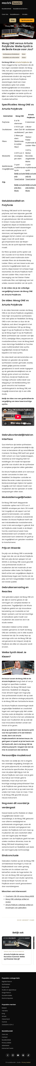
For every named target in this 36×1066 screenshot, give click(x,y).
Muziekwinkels (6, 9)
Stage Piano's (6, 993)
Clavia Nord (6, 1019)
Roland (4, 1008)
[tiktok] (28, 1055)
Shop (12, 20)
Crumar (4, 1022)
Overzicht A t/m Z (7, 1025)
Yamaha (5, 1011)
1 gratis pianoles (27, 20)
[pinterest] (23, 1055)
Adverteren (5, 1045)
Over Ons (5, 14)
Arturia (24, 57)
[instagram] (13, 1055)
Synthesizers (6, 984)
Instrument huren (7, 1048)
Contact (4, 1037)
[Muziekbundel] (12, 3)
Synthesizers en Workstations (11, 54)
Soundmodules (7, 995)
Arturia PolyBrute (22, 62)
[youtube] (18, 1055)
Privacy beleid (6, 1043)
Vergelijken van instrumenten (11, 57)
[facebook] (8, 1055)
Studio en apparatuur (9, 990)
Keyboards (5, 987)
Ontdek (25, 14)
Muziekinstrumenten (20, 9)
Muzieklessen (15, 14)
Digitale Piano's (7, 981)
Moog (23, 54)
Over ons (5, 1034)
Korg (3, 1013)
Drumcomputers (7, 998)
